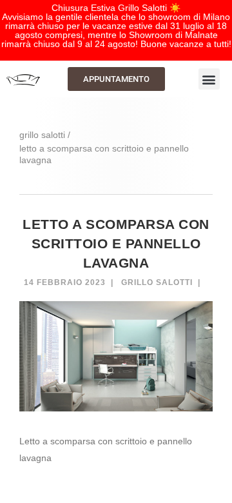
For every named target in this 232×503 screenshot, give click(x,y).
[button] (209, 79)
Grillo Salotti (157, 282)
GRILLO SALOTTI (42, 135)
